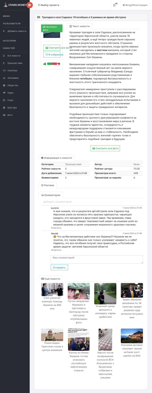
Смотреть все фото (54, 47)
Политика (12, 70)
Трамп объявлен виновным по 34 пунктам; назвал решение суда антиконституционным (132, 308)
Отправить (59, 267)
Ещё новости (52, 278)
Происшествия (14, 63)
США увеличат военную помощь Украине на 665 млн (52, 303)
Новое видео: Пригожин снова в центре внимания (52, 346)
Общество (12, 85)
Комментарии (52, 195)
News (137, 164)
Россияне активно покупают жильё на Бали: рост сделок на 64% (132, 350)
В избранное (54, 54)
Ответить (56, 228)
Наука (10, 92)
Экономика (13, 77)
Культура (12, 107)
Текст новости (81, 26)
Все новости (13, 55)
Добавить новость (17, 31)
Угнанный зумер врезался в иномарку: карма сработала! (105, 311)
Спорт (10, 100)
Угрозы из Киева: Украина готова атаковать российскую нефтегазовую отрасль (79, 361)
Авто (9, 115)
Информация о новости (57, 157)
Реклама (48, 185)
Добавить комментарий (57, 201)
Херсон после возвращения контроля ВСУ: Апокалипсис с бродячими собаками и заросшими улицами (105, 365)
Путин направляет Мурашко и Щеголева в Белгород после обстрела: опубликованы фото (79, 312)
